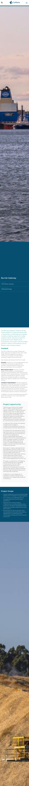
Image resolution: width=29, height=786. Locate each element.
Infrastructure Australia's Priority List (13, 426)
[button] (2, 2)
